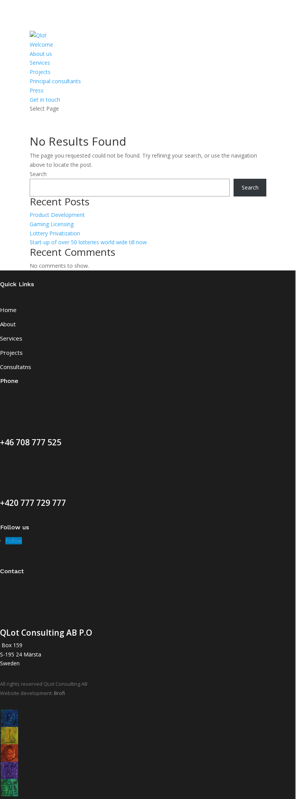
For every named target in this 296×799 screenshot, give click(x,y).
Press (37, 90)
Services (40, 62)
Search (38, 174)
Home (8, 310)
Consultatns (15, 367)
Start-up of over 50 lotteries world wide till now (88, 242)
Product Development (57, 214)
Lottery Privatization (55, 233)
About (8, 324)
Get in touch (45, 99)
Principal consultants (55, 81)
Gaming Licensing (52, 224)
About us (41, 53)
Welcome (41, 44)
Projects (40, 72)
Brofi (59, 693)
